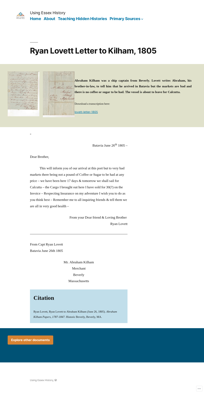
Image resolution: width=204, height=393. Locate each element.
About (49, 18)
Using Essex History (48, 12)
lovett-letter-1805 (86, 112)
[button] (23, 93)
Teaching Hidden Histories (82, 18)
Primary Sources (125, 18)
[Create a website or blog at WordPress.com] (56, 380)
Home (35, 18)
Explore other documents (30, 340)
